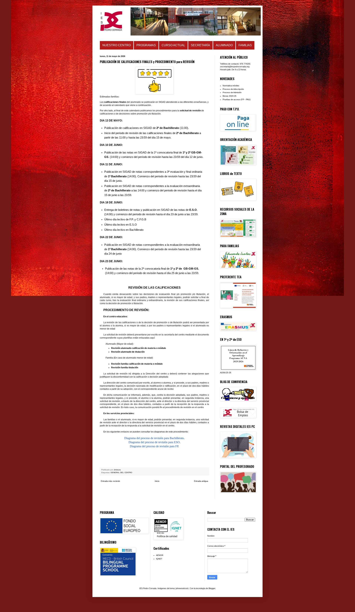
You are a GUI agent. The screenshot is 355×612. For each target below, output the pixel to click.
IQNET (159, 559)
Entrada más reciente (110, 481)
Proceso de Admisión (232, 92)
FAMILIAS (245, 45)
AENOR (159, 555)
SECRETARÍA (200, 45)
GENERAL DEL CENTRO (121, 472)
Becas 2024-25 (229, 96)
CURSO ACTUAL (173, 45)
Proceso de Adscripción (233, 89)
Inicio (157, 481)
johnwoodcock (182, 588)
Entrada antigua (201, 481)
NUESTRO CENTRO (116, 45)
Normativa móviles (231, 85)
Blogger (212, 588)
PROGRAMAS (146, 45)
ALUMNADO (224, 45)
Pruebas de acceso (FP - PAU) (237, 99)
